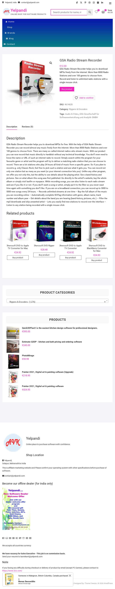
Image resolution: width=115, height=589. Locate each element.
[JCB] (30, 537)
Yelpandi (19, 10)
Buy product (67, 89)
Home (11, 22)
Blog (11, 38)
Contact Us (9, 45)
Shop (9, 27)
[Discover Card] (20, 537)
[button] (50, 63)
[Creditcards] (23, 537)
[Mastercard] (7, 537)
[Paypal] (13, 537)
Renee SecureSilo (26, 581)
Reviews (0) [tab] (27, 126)
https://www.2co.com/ (12, 571)
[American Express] (3, 537)
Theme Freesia (90, 583)
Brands (11, 33)
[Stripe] (27, 537)
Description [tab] (11, 126)
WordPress (108, 583)
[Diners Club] (17, 537)
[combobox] (57, 301)
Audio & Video (72, 114)
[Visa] (10, 537)
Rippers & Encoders (78, 109)
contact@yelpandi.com (30, 2)
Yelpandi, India (10, 2)
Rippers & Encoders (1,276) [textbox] (56, 302)
